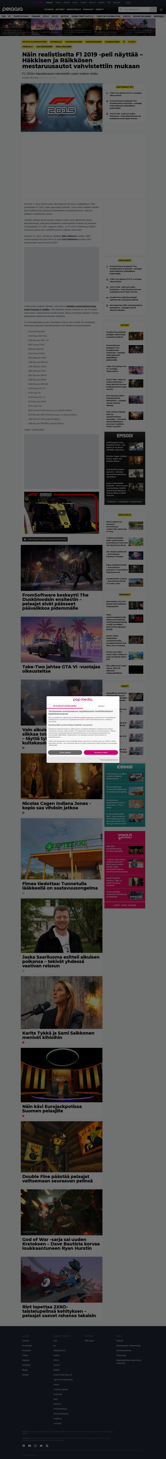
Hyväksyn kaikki (101, 752)
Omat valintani (65, 752)
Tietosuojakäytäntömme (109, 760)
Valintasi (101, 706)
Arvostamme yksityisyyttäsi (64, 706)
